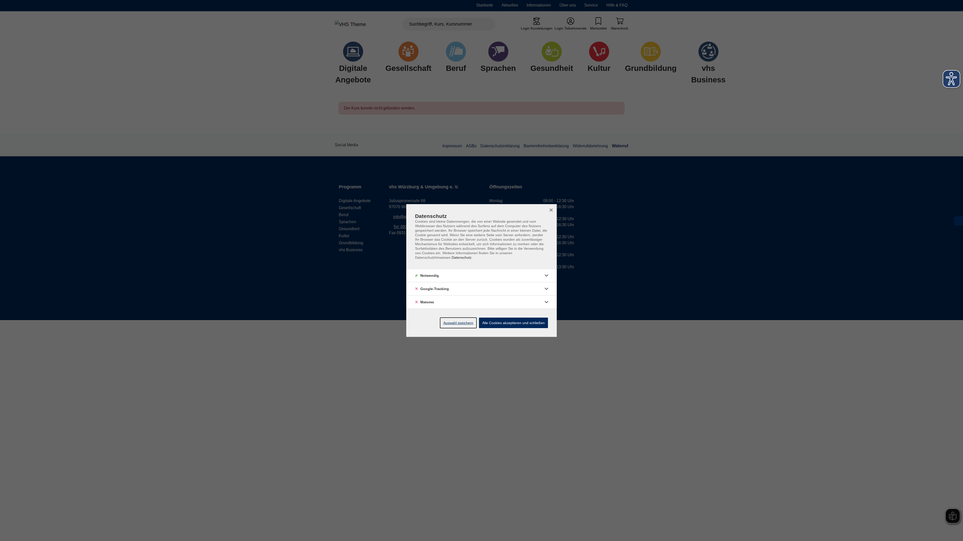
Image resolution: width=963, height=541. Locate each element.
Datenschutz (461, 257)
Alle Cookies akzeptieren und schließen (513, 323)
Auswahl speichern (458, 323)
